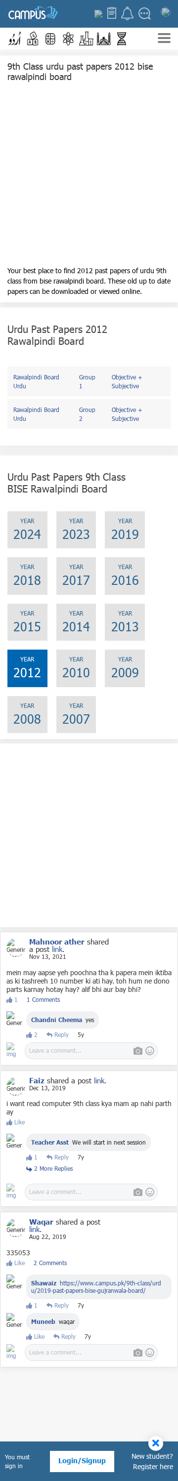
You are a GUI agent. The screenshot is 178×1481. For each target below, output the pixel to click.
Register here (153, 1466)
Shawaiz (43, 1282)
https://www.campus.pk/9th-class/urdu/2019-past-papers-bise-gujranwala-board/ (96, 1286)
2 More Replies (52, 1168)
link (57, 949)
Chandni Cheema (56, 1019)
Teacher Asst (50, 1142)
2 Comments (50, 1262)
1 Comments (43, 999)
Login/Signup (82, 1460)
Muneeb (43, 1321)
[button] (15, 38)
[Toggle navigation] (164, 39)
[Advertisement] (89, 176)
